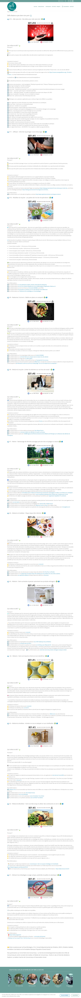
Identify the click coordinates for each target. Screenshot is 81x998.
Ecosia (40, 421)
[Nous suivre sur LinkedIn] (73, 1)
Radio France (50, 503)
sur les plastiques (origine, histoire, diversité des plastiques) (32, 284)
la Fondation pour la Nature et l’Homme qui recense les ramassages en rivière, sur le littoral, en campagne (47, 492)
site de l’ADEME (40, 355)
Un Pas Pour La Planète (49, 572)
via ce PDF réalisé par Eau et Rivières (42, 641)
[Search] (65, 1)
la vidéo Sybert (28, 358)
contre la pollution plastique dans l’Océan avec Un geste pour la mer (51, 494)
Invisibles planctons (19, 985)
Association (41, 6)
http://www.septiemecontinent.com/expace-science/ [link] (48, 194)
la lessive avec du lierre (25, 643)
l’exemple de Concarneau (42, 360)
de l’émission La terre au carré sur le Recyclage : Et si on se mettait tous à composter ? (36, 363)
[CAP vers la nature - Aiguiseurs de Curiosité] (12, 6)
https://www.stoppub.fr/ (15, 935)
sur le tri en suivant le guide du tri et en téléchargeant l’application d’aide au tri (37, 286)
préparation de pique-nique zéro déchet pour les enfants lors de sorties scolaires (40, 573)
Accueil (35, 6)
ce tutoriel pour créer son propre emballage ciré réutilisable (44, 864)
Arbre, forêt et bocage (32, 985)
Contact (72, 6)
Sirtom (46, 505)
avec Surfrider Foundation (37, 797)
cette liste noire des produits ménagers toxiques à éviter (53, 650)
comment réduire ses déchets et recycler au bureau (32, 432)
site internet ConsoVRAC (58, 775)
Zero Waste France (39, 430)
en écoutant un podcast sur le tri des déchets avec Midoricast (33, 289)
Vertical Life (42, 503)
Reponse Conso (39, 505)
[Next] (74, 979)
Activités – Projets (56, 6)
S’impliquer (48, 6)
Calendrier (66, 6)
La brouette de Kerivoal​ (39, 936)
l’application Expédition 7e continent (57, 496)
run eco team (16, 502)
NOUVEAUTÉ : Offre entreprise (71, 986)
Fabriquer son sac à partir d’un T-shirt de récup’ (19, 938)
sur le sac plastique (23, 794)
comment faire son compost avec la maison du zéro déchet (34, 357)
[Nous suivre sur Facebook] (69, 1)
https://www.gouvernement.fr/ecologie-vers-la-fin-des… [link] (35, 189)
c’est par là (18, 780)
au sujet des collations (23, 575)
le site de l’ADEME (33, 288)
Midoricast (37, 361)
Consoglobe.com (66, 507)
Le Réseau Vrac (12, 789)
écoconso (46, 575)
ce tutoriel (40, 564)
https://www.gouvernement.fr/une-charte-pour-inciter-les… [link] (54, 188)
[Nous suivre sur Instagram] (71, 1)
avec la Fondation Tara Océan (37, 796)
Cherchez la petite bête (58, 985)
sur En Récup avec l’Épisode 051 (43, 645)
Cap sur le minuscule (45, 985)
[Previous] (7, 979)
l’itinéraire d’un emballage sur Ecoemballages (30, 291)
